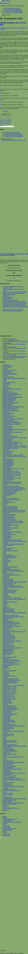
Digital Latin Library (8, 523)
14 (6, 120)
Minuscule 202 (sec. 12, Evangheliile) (12, 626)
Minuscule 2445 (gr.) (8, 627)
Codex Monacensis (7, 452)
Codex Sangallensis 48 (8, 461)
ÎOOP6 (4, 572)
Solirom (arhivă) (7, 747)
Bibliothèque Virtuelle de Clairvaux (11, 410)
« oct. (1, 125)
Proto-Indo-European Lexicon (10, 713)
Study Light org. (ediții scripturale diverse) (13, 756)
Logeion (5, 604)
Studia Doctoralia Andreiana (9, 754)
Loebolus (5, 603)
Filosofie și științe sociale (9, 548)
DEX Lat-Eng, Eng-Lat (8, 502)
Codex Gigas (6, 449)
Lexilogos (5, 593)
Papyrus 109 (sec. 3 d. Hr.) (9, 689)
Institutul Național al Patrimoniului (11, 569)
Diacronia (5, 503)
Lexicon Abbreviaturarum (9, 592)
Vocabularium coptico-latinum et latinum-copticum (15, 798)
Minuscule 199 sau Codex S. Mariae (11, 623)
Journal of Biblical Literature (10, 583)
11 (0, 120)
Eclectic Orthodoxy (7, 533)
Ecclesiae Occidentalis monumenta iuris (12, 531)
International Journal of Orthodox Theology (13, 571)
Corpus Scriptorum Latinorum (10, 491)
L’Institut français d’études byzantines (12, 585)
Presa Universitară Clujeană (9, 709)
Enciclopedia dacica (7, 537)
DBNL (4, 496)
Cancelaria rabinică (7, 417)
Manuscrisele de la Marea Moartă (11, 615)
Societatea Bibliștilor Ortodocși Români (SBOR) (14, 746)
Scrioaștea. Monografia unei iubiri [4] (13, 358)
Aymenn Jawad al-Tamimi (9, 382)
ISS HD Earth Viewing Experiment (11, 575)
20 (4, 121)
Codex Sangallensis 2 (8, 460)
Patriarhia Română (7, 830)
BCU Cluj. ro (6, 385)
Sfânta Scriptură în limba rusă (10, 744)
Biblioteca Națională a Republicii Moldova (13, 406)
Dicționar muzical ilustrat (9, 518)
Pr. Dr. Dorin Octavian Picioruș (16, 27)
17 (10, 120)
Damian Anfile (6, 495)
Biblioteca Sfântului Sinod (9, 409)
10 (10, 118)
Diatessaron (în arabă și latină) (10, 506)
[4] (11, 52)
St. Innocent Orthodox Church (10, 751)
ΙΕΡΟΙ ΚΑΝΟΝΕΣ (7, 801)
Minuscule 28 (6, 628)
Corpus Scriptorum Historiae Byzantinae (12, 490)
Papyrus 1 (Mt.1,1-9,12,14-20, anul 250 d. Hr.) (14, 685)
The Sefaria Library (7, 783)
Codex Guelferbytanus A (9, 451)
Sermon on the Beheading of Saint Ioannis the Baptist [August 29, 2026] (14, 294)
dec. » (5, 125)
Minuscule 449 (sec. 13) (8, 635)
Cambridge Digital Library (9, 416)
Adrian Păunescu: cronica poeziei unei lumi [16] (14, 304)
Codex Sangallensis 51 (8, 463)
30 (9, 123)
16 (9, 120)
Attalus (4, 381)
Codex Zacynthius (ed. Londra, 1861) (12, 478)
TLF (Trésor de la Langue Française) (11, 790)
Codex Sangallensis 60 (8, 464)
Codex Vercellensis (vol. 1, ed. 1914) (11, 474)
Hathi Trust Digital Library (9, 557)
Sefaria (4, 743)
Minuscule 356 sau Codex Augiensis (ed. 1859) (14, 631)
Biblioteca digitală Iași (8, 401)
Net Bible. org (6, 668)
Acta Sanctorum (7, 367)
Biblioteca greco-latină (8, 403)
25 (0, 123)
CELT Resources (7, 425)
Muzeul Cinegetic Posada (9, 662)
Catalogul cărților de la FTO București (12, 422)
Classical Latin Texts (8, 428)
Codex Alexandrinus (8, 430)
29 (7, 123)
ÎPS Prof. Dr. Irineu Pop (8, 573)
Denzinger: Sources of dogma (10, 498)
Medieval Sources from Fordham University (13, 616)
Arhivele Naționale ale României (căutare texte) (14, 378)
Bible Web (5, 817)
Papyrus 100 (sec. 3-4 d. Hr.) (10, 686)
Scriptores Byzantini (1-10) (9, 740)
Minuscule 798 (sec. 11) (8, 650)
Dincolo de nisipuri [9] (8, 297)
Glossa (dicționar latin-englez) (10, 556)
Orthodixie (5, 684)
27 (4, 123)
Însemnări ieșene (7, 568)
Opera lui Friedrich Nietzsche (10, 682)
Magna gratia (6, 607)
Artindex (5, 379)
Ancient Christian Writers (9, 372)
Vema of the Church (7, 797)
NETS (4, 669)
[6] (23, 59)
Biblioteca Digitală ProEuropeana (11, 402)
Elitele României (7, 536)
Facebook (5, 823)
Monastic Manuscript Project (10, 657)
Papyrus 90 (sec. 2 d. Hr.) (9, 697)
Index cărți (5, 564)
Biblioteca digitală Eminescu (9, 399)
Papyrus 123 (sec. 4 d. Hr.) (9, 692)
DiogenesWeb (6, 526)
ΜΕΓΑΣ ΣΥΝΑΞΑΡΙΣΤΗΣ (9, 804)
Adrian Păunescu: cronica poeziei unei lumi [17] (14, 301)
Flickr (4, 824)
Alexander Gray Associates (9, 370)
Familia (4, 546)
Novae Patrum (6, 674)
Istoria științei (6, 576)
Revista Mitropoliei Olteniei (9, 721)
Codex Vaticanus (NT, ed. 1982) (10, 471)
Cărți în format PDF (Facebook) (10, 421)
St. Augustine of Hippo (8, 748)
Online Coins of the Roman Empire (11, 680)
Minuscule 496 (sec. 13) (8, 639)
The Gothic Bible (7, 774)
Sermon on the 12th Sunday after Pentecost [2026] (15, 302)
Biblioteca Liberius (7, 405)
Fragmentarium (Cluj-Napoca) (10, 550)
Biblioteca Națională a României (10, 408)
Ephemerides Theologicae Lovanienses (12, 540)
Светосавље (6, 809)
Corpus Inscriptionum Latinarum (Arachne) (13, 487)
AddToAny (5, 368)
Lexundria (5, 595)
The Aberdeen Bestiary (8, 767)
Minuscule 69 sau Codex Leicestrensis (12, 647)
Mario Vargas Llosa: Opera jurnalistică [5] (13, 309)
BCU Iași (5, 386)
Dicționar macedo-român (9, 517)
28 (6, 123)
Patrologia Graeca (7, 700)
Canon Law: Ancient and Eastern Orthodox (13, 418)
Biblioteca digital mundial (9, 395)
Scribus (4, 738)
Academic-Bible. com (8, 366)
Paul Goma (5, 704)
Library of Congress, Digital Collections (12, 597)
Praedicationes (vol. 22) (13, 340)
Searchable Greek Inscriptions (10, 742)
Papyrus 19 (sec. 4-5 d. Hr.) (9, 693)
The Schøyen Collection (8, 782)
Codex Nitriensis (7, 453)
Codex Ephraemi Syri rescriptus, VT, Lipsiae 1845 (15, 447)
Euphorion (5, 542)
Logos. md (5, 606)
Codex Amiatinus (7, 433)
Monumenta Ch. (7, 658)
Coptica (5, 484)
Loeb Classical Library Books (10, 602)
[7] (6, 73)
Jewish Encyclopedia (8, 579)
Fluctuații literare (7, 298)
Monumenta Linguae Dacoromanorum (12, 661)
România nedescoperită (8, 728)
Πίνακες (5, 805)
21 (6, 121)
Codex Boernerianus (8, 439)
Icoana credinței (6, 560)
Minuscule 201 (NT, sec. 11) (9, 624)
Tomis (4, 791)
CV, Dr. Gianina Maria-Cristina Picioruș (12, 9)
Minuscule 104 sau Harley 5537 (10, 622)
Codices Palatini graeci (8, 479)
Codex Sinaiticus (7, 467)
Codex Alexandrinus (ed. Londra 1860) (12, 432)
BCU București (6, 383)
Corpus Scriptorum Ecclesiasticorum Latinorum (14, 488)
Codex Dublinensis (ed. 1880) (10, 444)
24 (10, 121)
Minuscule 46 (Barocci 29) (9, 637)
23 (9, 121)
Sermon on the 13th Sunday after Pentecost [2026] (15, 292)
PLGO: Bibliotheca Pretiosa (9, 707)
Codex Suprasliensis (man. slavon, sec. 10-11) (14, 468)
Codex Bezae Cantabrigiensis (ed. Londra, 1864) (14, 437)
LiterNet (5, 600)
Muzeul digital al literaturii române (11, 663)
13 (4, 120)
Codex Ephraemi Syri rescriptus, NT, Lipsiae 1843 (15, 445)
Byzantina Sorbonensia (8, 413)
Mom (4, 655)
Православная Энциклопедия (10, 808)
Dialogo (5, 505)
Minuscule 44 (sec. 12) (8, 634)
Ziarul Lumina (6, 835)
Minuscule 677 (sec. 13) (8, 645)
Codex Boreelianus (7, 440)
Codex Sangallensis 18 (8, 459)
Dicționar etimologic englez (9, 514)
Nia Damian (6, 672)
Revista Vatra (6, 723)
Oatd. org (5, 677)
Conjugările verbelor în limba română (12, 483)
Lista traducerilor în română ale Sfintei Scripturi (14, 599)
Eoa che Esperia (7, 538)
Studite (4, 755)
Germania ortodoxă (7, 554)
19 (2, 121)
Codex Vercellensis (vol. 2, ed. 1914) (11, 475)
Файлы (5, 810)
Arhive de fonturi (11, 346)
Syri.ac (4, 758)
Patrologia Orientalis (8, 703)
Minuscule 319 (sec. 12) (8, 630)
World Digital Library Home (9, 800)
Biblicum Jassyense (7, 391)
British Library (6, 412)
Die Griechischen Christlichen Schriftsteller (13, 522)
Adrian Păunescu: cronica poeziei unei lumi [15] (14, 305)
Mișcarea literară (7, 654)
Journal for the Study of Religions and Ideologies (14, 581)
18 (0, 121)
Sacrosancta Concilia (8, 734)
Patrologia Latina (7, 701)
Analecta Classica (7, 371)
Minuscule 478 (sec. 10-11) (9, 638)
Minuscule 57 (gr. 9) (8, 643)
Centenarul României (8, 426)
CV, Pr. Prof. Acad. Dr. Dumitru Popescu (12, 11)
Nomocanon (6, 673)
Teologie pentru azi (4, 3)
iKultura (5, 562)
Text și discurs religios (8, 760)
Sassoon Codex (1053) (8, 735)
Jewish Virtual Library (8, 580)
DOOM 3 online (7, 529)
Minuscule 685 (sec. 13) (8, 646)
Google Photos (6, 826)
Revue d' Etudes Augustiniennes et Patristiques (14, 725)
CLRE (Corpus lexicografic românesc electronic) (14, 429)
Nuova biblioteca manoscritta (10, 676)
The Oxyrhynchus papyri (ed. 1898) (11, 778)
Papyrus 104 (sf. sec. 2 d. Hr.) (10, 688)
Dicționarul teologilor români (10, 519)
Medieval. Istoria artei (8, 618)
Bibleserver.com (7, 387)
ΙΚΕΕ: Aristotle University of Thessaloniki (13, 802)
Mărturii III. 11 (6, 296)
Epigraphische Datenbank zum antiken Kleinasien (15, 541)
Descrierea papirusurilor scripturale (11, 499)
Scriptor (5, 739)
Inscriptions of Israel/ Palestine (10, 566)
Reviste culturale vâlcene (9, 724)
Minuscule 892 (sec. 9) (8, 653)
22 (7, 121)
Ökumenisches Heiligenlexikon (10, 678)
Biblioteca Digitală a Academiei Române (12, 397)
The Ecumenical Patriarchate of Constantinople (14, 773)
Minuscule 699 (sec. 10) (8, 649)
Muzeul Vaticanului (7, 665)
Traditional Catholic (7, 793)
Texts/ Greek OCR (7, 765)
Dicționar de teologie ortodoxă (10, 509)
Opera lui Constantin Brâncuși (10, 681)
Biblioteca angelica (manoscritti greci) (12, 394)
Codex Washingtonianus (8, 476)
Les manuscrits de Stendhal (9, 591)
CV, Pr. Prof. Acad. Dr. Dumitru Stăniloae (13, 12)
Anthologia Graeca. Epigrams (10, 374)
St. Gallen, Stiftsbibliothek (9, 750)
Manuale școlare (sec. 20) (9, 608)
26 (2, 123)
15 (7, 120)
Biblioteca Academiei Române (10, 393)
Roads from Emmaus (8, 727)
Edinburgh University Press (9, 534)
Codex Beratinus (7, 434)
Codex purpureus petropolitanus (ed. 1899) (13, 455)
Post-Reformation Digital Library (11, 708)
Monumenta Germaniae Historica (11, 659)
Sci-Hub (5, 736)
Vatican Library (6, 834)
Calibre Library (6, 414)
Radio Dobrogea (7, 717)
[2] (18, 33)
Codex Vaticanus (7, 469)
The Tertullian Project (8, 785)
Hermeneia (5, 558)
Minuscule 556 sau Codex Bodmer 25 (12, 641)
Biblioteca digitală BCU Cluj (10, 819)
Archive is (5, 375)
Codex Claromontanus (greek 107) (11, 441)
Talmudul (5, 759)
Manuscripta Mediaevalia (9, 611)
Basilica (5, 816)
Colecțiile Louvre (7, 480)
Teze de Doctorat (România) (9, 766)
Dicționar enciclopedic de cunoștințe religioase (14, 510)
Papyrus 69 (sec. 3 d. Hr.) (9, 696)
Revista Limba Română (8, 720)
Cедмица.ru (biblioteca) (8, 494)
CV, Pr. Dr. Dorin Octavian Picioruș (11, 8)
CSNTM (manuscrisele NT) (9, 492)
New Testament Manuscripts (9, 670)
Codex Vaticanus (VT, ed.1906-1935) (12, 472)
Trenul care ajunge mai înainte (10, 300)
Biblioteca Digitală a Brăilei (9, 398)
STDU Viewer (6, 752)
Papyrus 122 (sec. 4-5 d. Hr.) (10, 690)
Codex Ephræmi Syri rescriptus (10, 448)
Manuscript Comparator (8, 610)
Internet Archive (7, 827)
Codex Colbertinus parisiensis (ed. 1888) (12, 443)
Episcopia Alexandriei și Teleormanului (12, 821)
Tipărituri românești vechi (9, 789)
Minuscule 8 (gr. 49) (8, 651)
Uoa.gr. (4, 796)
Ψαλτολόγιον (6, 806)
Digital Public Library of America (11, 525)
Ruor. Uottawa (6, 730)
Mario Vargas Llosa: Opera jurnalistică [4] (13, 310)
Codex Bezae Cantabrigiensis (10, 436)
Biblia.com (5, 390)
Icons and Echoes (7, 561)
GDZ (4, 553)
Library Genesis (7, 596)
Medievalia (5, 619)
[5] (9, 59)
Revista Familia (6, 719)
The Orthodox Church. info (9, 775)
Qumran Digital (6, 716)
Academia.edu (6, 364)
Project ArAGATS (7, 712)
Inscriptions (5, 565)
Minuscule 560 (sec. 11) (8, 642)
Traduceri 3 (5, 111)
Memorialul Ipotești (7, 620)
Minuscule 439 (6, 633)
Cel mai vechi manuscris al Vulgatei (11, 424)
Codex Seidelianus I (7, 465)
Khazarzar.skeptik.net (8, 584)
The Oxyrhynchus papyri (9, 777)
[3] (7, 43)
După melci (13, 338)
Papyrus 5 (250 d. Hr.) (8, 694)
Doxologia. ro (6, 530)
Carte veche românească (8, 420)
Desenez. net (6, 500)
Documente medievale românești (10, 527)
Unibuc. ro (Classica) (8, 794)
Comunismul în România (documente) (12, 482)
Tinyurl (4, 831)
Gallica (4, 552)
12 (2, 120)
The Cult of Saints (7, 771)
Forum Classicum (7, 549)
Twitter (4, 832)
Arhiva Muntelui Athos (8, 377)
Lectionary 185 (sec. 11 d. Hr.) (10, 589)
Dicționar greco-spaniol (8, 515)
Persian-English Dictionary (9, 705)
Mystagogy (5, 666)
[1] (17, 31)
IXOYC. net (6, 577)
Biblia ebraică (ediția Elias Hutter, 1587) (12, 389)
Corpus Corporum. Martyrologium (11, 486)
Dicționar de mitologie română (10, 507)
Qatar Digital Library (8, 715)
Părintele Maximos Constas (9, 699)
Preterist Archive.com (8, 711)
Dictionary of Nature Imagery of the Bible (13, 521)
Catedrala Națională (7, 820)
